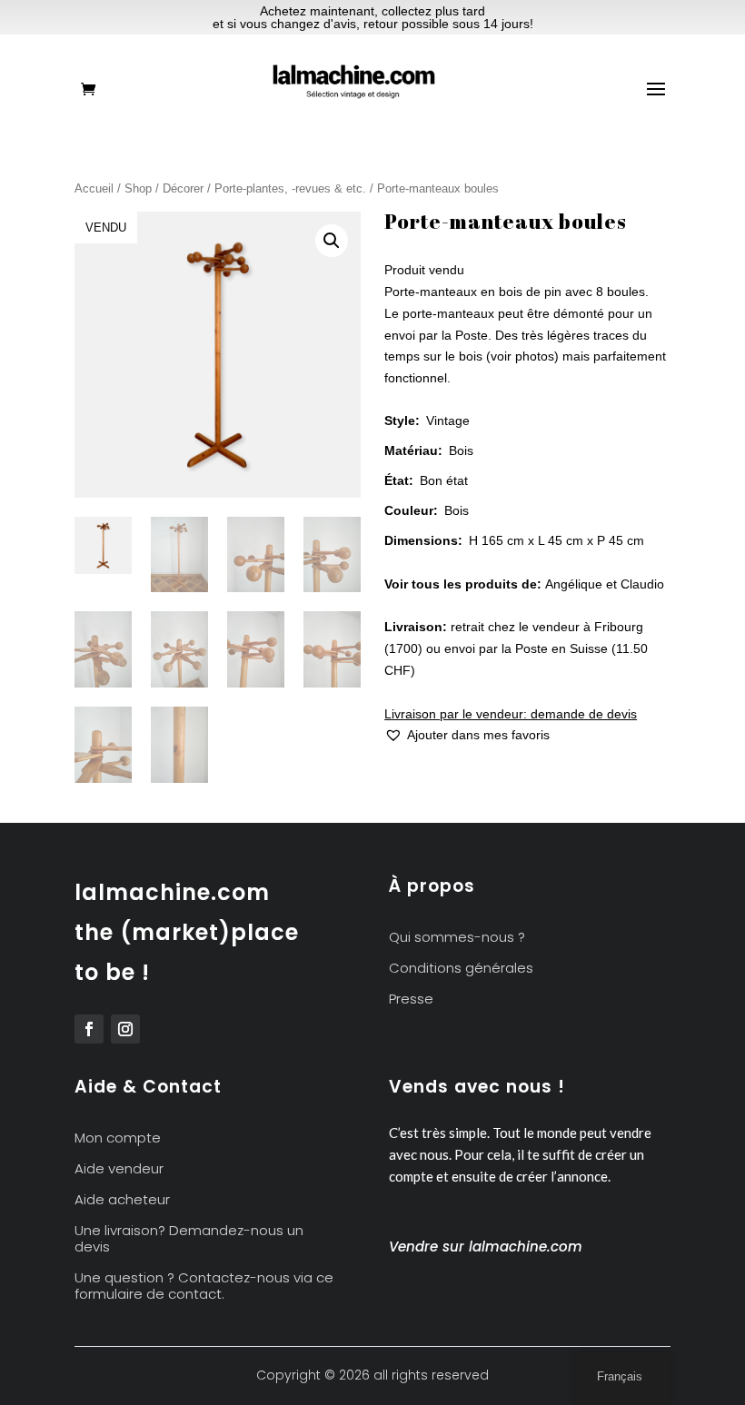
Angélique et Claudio (604, 584)
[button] (331, 240)
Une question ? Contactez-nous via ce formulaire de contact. (203, 1286)
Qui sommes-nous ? (457, 937)
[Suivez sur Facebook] (89, 1029)
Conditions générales (461, 968)
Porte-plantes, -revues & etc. (290, 188)
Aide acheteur (122, 1200)
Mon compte (117, 1138)
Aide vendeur (119, 1169)
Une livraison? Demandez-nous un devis (188, 1239)
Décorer (183, 188)
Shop (138, 188)
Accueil (94, 188)
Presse (411, 999)
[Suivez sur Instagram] (125, 1029)
